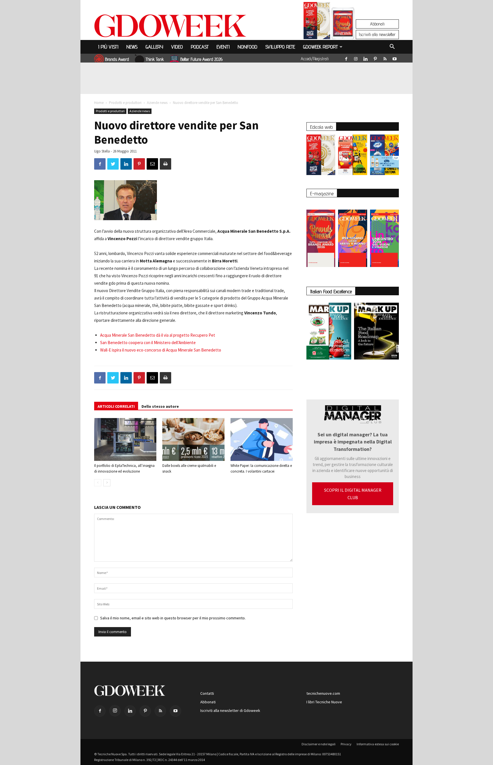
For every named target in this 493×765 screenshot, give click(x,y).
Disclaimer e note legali (319, 744)
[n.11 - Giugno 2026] (352, 156)
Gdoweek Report (320, 47)
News (132, 47)
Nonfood (247, 47)
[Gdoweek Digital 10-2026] (352, 235)
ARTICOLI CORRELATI (116, 406)
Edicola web (321, 127)
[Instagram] (355, 58)
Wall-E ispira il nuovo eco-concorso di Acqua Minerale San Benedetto (160, 350)
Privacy (346, 744)
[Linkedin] (365, 58)
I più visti (108, 47)
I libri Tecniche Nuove (324, 701)
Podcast (200, 47)
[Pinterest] (375, 58)
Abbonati (377, 24)
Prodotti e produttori (125, 102)
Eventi (223, 47)
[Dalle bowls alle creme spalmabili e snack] (193, 439)
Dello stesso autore (160, 406)
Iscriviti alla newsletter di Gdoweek (230, 710)
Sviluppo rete (280, 47)
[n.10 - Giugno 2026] (384, 156)
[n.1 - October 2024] (376, 332)
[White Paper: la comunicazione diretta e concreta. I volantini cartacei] (262, 439)
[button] (392, 47)
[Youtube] (394, 58)
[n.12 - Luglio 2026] (317, 22)
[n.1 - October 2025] (328, 332)
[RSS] (385, 58)
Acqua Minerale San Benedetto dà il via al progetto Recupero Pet (157, 335)
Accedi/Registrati (315, 58)
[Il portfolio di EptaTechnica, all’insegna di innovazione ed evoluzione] (125, 439)
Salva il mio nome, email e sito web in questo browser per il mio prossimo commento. (173, 618)
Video (177, 47)
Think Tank (155, 59)
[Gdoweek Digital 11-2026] (343, 31)
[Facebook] (346, 58)
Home (99, 102)
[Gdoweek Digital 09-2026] (384, 235)
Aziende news (157, 102)
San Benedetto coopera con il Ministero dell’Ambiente (148, 342)
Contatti (207, 693)
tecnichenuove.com (323, 693)
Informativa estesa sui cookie (378, 744)
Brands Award (117, 59)
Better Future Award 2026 (201, 59)
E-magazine (322, 193)
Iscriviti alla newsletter (377, 34)
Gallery (154, 47)
